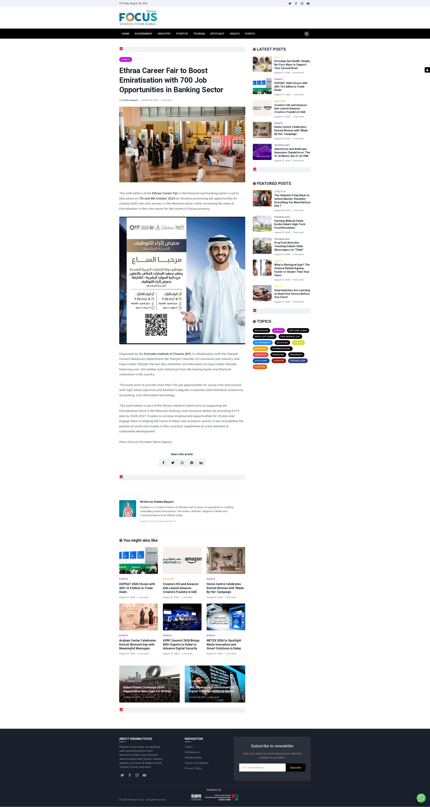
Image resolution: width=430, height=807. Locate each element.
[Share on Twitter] (173, 463)
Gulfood (282, 342)
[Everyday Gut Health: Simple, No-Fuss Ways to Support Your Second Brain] (263, 65)
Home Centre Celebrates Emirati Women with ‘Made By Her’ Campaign (225, 588)
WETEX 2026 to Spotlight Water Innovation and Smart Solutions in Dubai (224, 644)
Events (250, 33)
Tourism (199, 33)
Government (144, 33)
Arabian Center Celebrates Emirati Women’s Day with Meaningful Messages (137, 644)
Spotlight (217, 33)
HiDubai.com (192, 752)
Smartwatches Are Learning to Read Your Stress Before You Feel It (292, 294)
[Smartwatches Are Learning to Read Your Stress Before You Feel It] (263, 294)
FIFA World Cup (290, 336)
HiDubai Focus (136, 799)
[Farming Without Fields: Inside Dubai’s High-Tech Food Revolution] (263, 225)
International (281, 348)
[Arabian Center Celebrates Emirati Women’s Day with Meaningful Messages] (138, 617)
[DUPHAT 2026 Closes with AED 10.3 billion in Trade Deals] (138, 560)
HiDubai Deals (193, 757)
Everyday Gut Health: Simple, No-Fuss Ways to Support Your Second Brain (292, 64)
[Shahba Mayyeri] (127, 516)
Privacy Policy (193, 768)
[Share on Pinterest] (191, 463)
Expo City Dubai (264, 336)
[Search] (306, 34)
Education (261, 330)
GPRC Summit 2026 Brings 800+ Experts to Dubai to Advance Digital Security (181, 644)
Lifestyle (280, 191)
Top (305, 799)
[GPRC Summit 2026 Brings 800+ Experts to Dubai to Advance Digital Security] (182, 617)
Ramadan (278, 354)
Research (296, 354)
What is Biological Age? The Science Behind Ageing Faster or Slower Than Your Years (292, 270)
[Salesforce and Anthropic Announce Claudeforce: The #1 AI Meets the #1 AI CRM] (263, 153)
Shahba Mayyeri (130, 100)
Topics (189, 746)
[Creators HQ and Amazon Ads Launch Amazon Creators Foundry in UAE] (182, 560)
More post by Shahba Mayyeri (157, 521)
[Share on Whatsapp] (182, 463)
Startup (182, 33)
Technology (282, 145)
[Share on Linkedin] (201, 463)
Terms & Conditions (196, 762)
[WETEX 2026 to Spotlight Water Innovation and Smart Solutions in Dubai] (226, 617)
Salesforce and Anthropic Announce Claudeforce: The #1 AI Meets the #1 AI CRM (292, 152)
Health (235, 33)
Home (125, 33)
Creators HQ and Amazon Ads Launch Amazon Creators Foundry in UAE (180, 588)
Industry (164, 33)
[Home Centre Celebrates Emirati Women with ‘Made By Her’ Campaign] (226, 560)
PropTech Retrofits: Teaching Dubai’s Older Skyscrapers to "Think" (289, 246)
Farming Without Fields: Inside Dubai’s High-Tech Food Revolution (289, 224)
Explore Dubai (298, 330)
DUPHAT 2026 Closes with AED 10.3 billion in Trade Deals (137, 588)
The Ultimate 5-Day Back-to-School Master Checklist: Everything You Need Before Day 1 (292, 200)
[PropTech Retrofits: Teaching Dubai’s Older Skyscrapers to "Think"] (263, 247)
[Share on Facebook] (163, 463)
